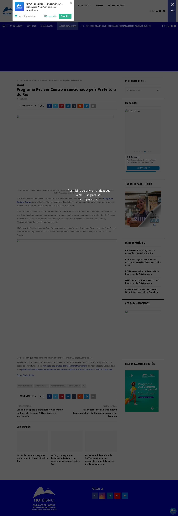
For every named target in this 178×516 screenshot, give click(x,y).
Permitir (65, 16)
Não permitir (50, 16)
